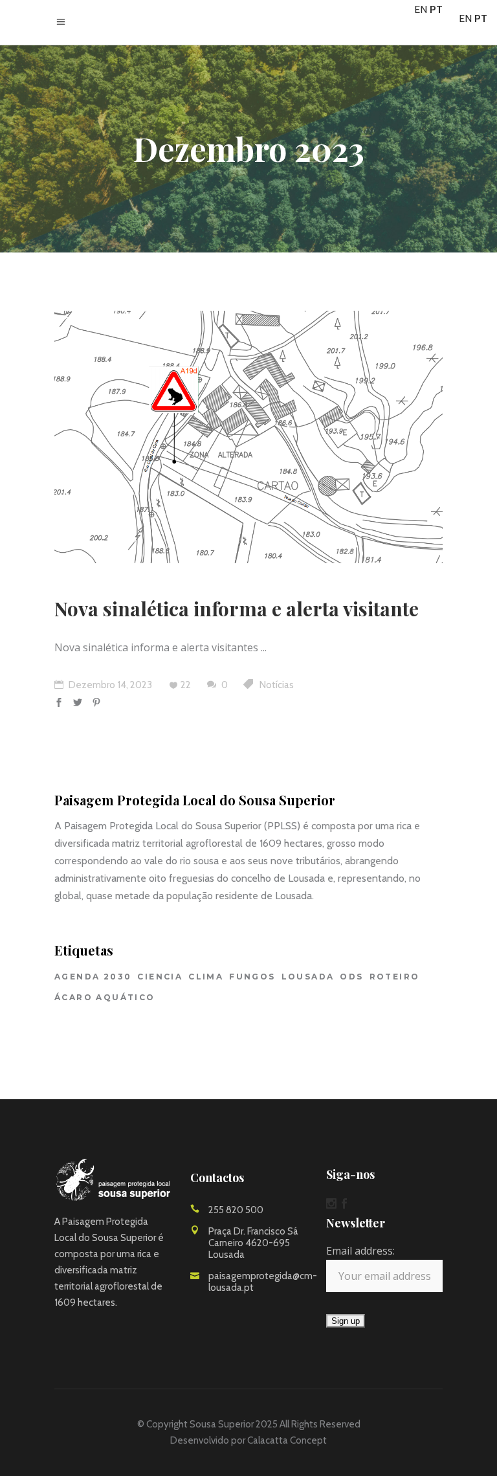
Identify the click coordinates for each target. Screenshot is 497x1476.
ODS (351, 976)
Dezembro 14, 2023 (109, 685)
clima (205, 976)
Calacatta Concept (287, 1440)
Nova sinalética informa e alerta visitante (236, 608)
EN (420, 9)
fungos (252, 976)
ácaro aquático (104, 997)
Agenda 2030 (92, 976)
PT (436, 9)
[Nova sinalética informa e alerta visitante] (248, 437)
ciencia (159, 976)
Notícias (277, 685)
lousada (308, 976)
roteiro (395, 976)
